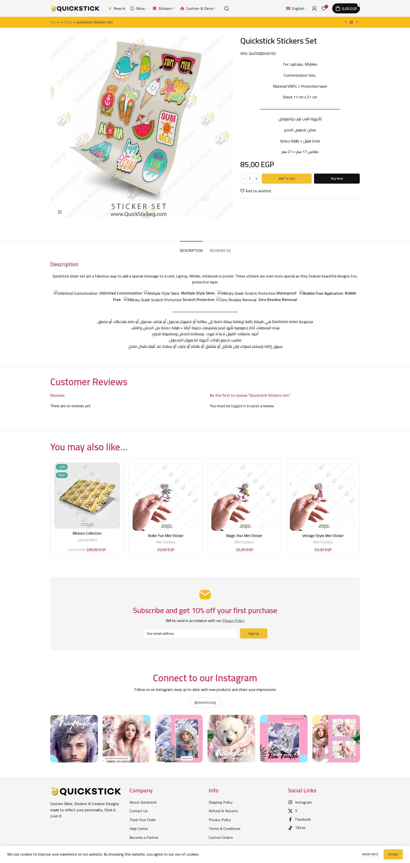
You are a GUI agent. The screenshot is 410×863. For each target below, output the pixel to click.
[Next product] (357, 22)
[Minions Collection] (87, 495)
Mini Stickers (165, 542)
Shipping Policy (221, 802)
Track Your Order (142, 819)
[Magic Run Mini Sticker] (244, 496)
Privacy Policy (220, 819)
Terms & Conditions (225, 828)
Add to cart (287, 178)
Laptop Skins (87, 539)
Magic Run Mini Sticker (244, 535)
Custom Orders (221, 837)
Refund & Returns (223, 810)
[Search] (226, 8)
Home (55, 22)
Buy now (337, 178)
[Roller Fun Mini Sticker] (166, 496)
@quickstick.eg (205, 702)
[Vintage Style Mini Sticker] (323, 496)
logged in (238, 405)
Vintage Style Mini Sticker (322, 535)
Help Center (138, 828)
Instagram (303, 802)
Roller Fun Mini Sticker (165, 535)
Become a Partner (144, 837)
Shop (68, 22)
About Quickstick (143, 802)
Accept (393, 854)
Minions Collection (87, 533)
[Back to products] (351, 22)
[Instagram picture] (74, 738)
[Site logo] (75, 7)
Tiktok (300, 827)
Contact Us (138, 810)
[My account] (314, 8)
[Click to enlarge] (60, 212)
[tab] (191, 248)
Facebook (303, 819)
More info (370, 854)
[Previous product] (345, 22)
